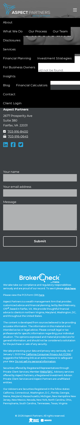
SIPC (50, 371)
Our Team (60, 31)
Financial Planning (17, 58)
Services (9, 49)
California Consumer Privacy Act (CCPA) (48, 354)
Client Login (12, 103)
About (7, 22)
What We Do (13, 31)
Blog (6, 85)
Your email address (17, 187)
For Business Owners (19, 67)
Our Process (38, 31)
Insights (9, 76)
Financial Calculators (31, 85)
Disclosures (11, 40)
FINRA (43, 371)
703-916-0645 (18, 136)
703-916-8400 (18, 131)
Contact (9, 94)
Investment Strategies (54, 58)
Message (9, 202)
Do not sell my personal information (35, 361)
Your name (11, 172)
